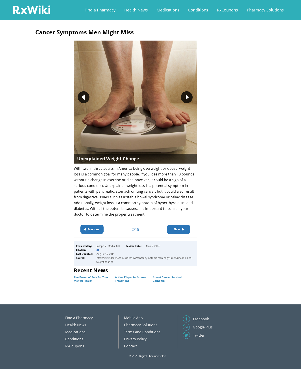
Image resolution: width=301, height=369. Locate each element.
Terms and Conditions (142, 332)
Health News (136, 10)
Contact (130, 346)
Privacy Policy (135, 339)
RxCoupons (227, 10)
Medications (168, 10)
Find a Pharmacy (100, 10)
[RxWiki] (31, 9)
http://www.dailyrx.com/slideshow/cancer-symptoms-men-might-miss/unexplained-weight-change (144, 259)
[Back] (92, 229)
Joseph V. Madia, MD (108, 246)
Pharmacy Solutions (265, 10)
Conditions (198, 10)
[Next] (178, 229)
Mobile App (133, 317)
